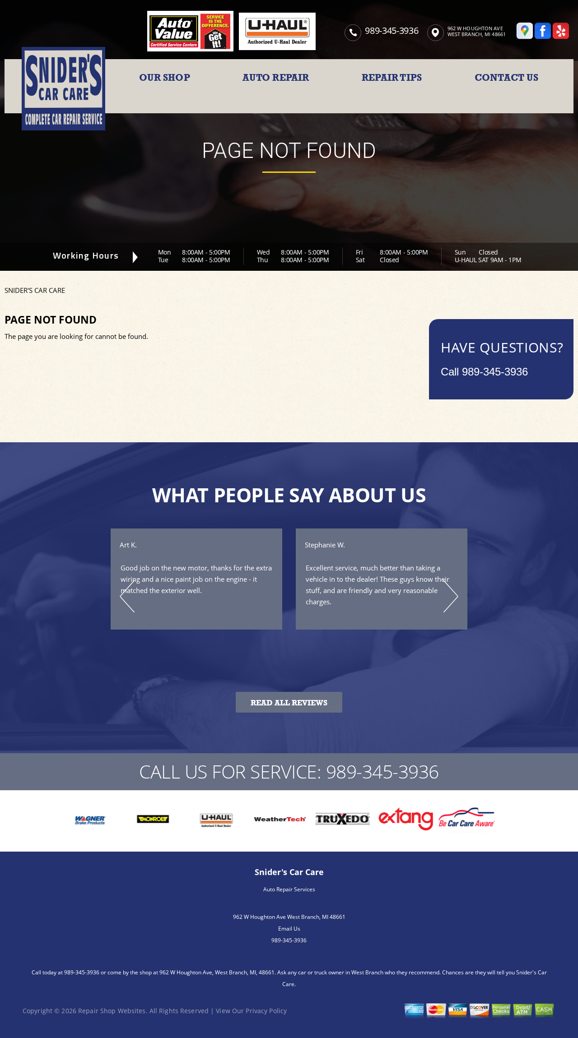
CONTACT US (506, 77)
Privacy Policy (266, 1010)
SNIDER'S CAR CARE (35, 290)
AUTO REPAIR (275, 77)
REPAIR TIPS (392, 77)
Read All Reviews (289, 703)
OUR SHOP (164, 77)
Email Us (289, 928)
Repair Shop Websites (111, 1010)
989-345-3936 (391, 30)
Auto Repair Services (289, 889)
